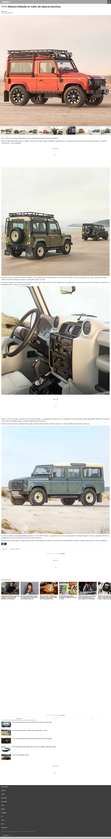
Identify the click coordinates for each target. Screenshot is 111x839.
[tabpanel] (55, 741)
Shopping (4, 801)
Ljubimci (3, 812)
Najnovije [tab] (19, 718)
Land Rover (4, 549)
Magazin (3, 798)
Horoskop (4, 827)
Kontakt (19, 831)
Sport (3, 794)
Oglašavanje (4, 831)
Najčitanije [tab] (55, 718)
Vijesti (3, 790)
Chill (2, 824)
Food (2, 805)
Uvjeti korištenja (30, 831)
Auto (2, 820)
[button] (109, 2)
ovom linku (62, 553)
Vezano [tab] (92, 718)
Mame (3, 809)
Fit (2, 816)
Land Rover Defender (15, 549)
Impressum (24, 831)
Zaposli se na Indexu (11, 831)
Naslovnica (4, 787)
